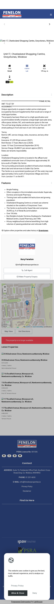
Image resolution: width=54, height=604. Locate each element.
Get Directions (24, 331)
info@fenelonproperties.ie (28, 265)
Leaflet (27, 327)
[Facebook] (4, 455)
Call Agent (27, 270)
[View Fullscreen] (5, 296)
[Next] (49, 24)
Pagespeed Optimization (21, 602)
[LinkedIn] (15, 455)
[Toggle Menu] (51, 14)
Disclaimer (27, 491)
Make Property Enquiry (28, 277)
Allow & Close (17, 593)
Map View (9, 331)
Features (6, 183)
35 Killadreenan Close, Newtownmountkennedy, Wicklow (24, 360)
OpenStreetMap (38, 327)
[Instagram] (9, 455)
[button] (27, 303)
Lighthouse (38, 602)
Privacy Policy (17, 586)
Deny (34, 593)
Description (7, 94)
